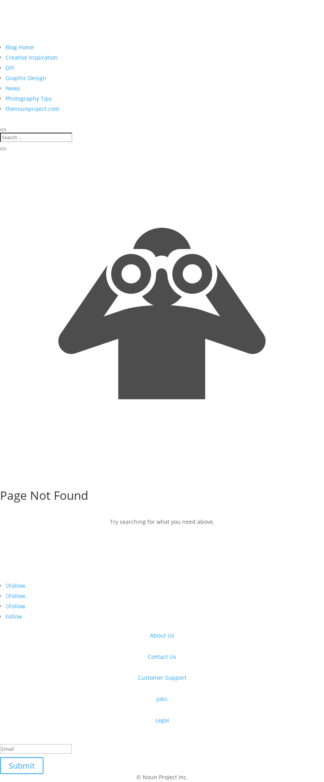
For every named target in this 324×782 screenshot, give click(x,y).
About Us (162, 635)
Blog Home (20, 47)
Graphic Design (26, 78)
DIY (10, 67)
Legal (162, 720)
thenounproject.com (32, 109)
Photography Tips (29, 98)
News (13, 88)
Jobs (162, 699)
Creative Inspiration (32, 57)
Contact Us (162, 656)
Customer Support (162, 677)
